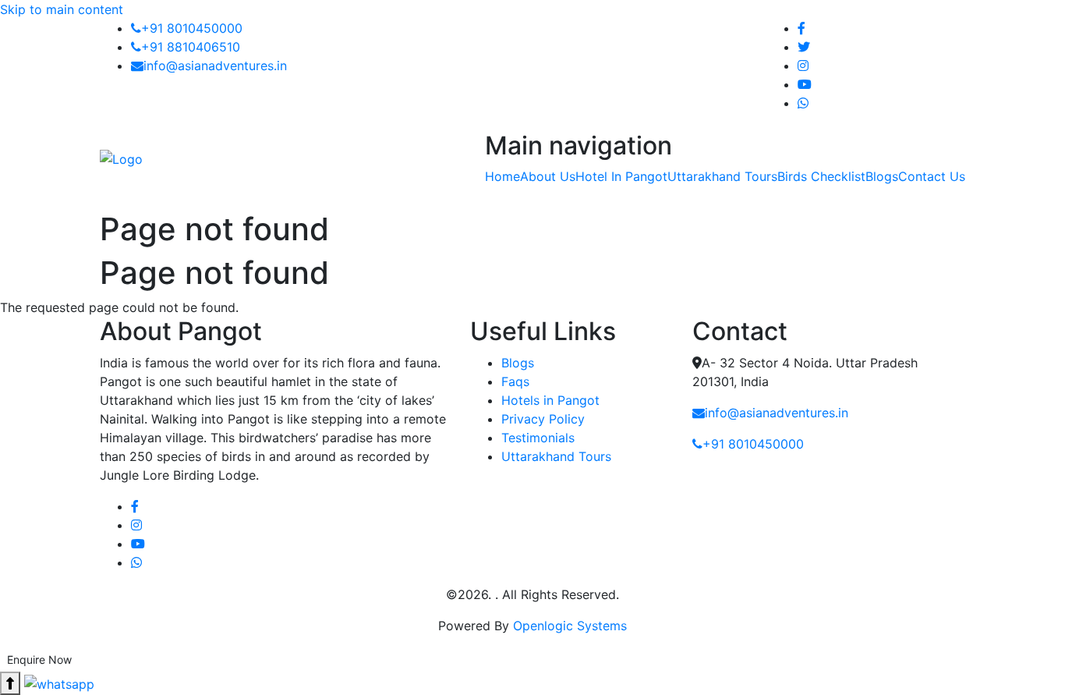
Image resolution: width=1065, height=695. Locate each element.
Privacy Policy (543, 419)
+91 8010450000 (191, 28)
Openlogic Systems (570, 625)
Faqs (515, 381)
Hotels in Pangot (550, 400)
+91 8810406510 (190, 47)
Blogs (517, 363)
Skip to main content (61, 9)
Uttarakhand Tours (556, 456)
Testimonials (538, 437)
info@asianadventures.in (215, 65)
